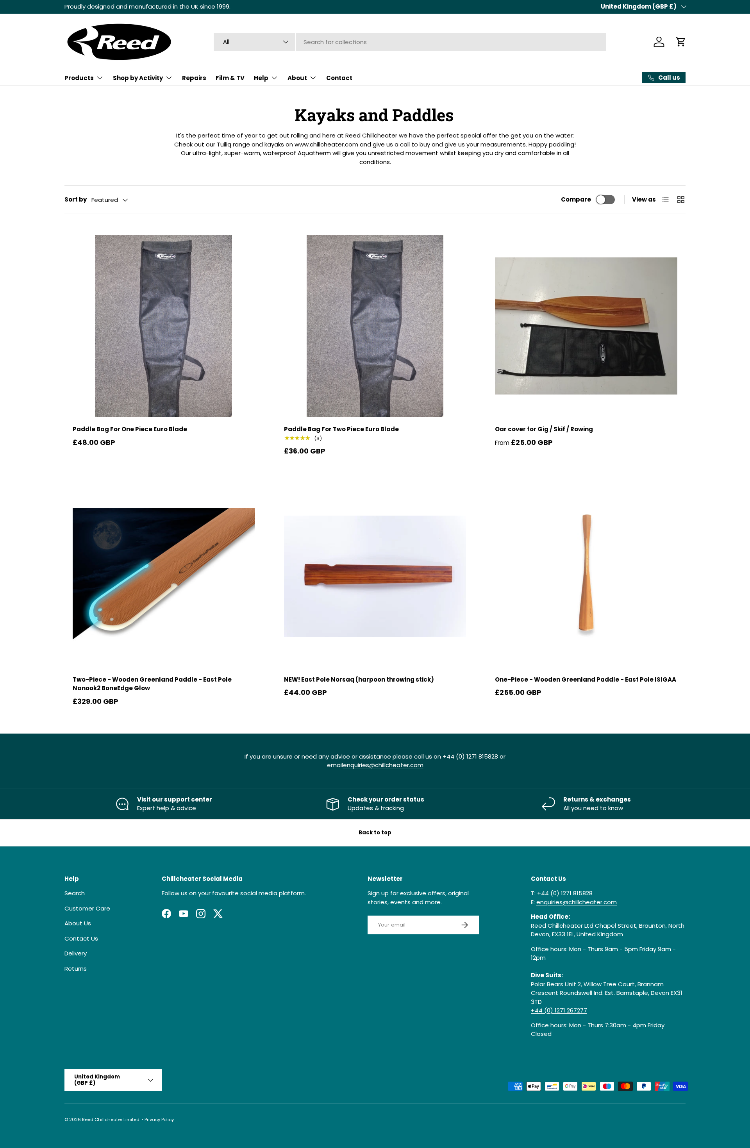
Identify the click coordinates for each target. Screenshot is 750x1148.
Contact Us (81, 938)
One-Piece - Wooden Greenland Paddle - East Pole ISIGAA (585, 679)
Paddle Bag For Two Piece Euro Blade (341, 429)
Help (261, 78)
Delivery (75, 953)
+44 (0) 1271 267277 (559, 1010)
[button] (680, 41)
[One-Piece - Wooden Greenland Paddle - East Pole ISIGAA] (586, 576)
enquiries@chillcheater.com (383, 765)
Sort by (75, 199)
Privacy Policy (159, 1119)
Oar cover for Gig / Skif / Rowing (544, 429)
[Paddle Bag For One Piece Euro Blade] (164, 326)
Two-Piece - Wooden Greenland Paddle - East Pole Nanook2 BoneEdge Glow (152, 684)
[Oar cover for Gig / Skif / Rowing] (586, 326)
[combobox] (410, 42)
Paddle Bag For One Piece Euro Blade (130, 429)
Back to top (375, 832)
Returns (75, 968)
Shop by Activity (138, 78)
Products (79, 78)
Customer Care (87, 908)
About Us (77, 923)
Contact (339, 78)
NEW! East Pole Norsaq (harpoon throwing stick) (359, 679)
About (297, 78)
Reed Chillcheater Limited (110, 1119)
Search (74, 893)
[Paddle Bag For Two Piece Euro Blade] (375, 326)
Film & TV (230, 78)
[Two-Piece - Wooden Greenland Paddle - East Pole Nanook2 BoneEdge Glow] (164, 576)
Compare (576, 199)
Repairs (194, 78)
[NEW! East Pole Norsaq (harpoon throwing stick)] (375, 576)
